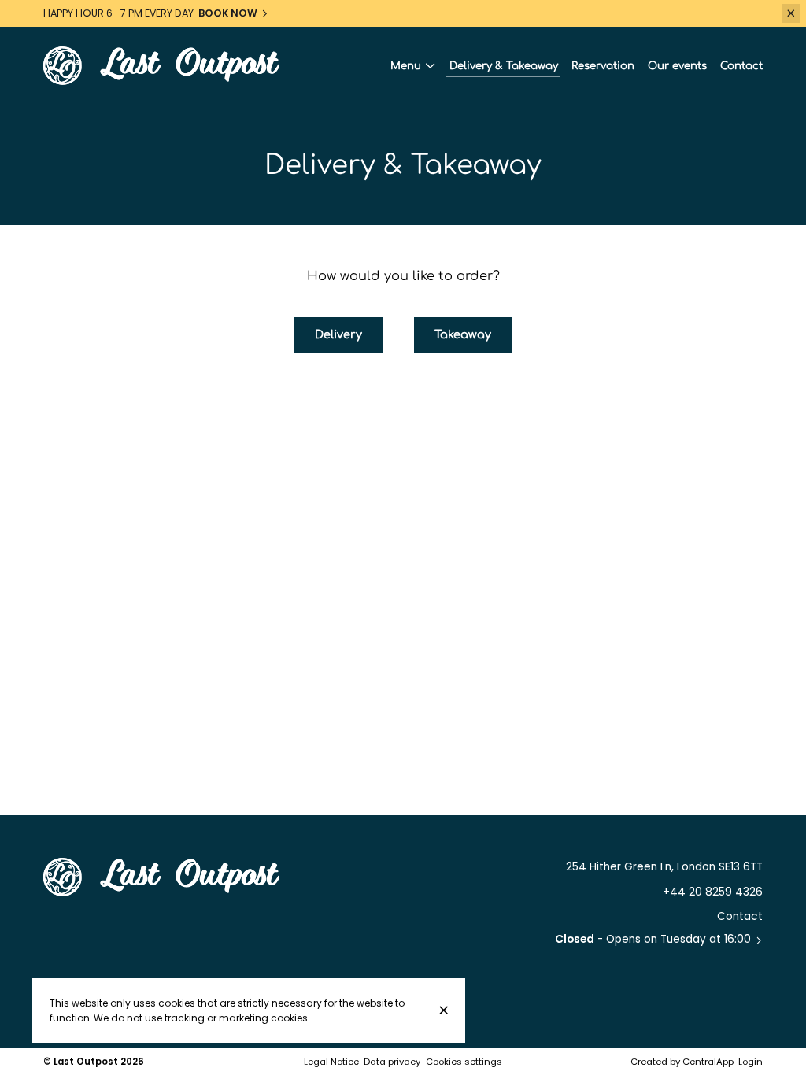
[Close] (443, 1010)
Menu (405, 66)
